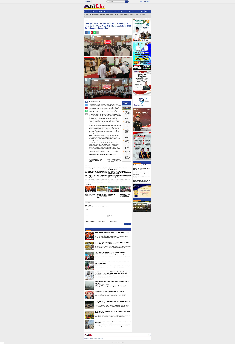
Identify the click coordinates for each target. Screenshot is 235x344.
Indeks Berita (100, 338)
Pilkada (110, 154)
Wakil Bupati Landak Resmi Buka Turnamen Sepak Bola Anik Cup (127, 123)
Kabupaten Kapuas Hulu (94, 154)
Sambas (106, 253)
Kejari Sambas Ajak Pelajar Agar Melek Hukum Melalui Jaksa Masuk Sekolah (96, 159)
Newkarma (115, 342)
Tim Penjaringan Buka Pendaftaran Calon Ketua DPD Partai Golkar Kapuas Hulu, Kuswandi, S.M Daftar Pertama (102, 195)
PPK (114, 154)
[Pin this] (92, 32)
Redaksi (95, 338)
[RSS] (149, 335)
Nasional (98, 235)
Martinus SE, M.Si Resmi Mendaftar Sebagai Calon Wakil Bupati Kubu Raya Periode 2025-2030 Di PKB (114, 159)
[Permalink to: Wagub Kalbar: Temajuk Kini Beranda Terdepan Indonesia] (113, 189)
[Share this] (86, 32)
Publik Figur (103, 253)
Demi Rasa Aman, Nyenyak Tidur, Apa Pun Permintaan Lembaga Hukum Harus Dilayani (141, 165)
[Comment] (97, 32)
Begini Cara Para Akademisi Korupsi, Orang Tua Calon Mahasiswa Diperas (90, 194)
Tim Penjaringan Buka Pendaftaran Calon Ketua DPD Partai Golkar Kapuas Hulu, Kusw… (141, 206)
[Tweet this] (89, 32)
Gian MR (122, 342)
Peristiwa (101, 235)
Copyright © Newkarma (88, 338)
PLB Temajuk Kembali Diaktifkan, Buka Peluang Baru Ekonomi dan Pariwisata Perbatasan (141, 181)
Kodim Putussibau (103, 154)
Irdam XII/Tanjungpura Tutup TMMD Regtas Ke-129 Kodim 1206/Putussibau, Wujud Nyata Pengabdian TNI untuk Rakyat (119, 181)
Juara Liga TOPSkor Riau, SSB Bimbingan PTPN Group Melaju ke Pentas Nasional (127, 115)
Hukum (96, 235)
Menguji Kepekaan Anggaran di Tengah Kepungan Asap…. (110, 291)
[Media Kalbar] (94, 6)
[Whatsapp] (94, 32)
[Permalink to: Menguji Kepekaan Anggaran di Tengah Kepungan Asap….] (89, 295)
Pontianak (101, 323)
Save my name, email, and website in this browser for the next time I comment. (101, 221)
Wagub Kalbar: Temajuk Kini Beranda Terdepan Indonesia (113, 194)
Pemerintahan (97, 253)
